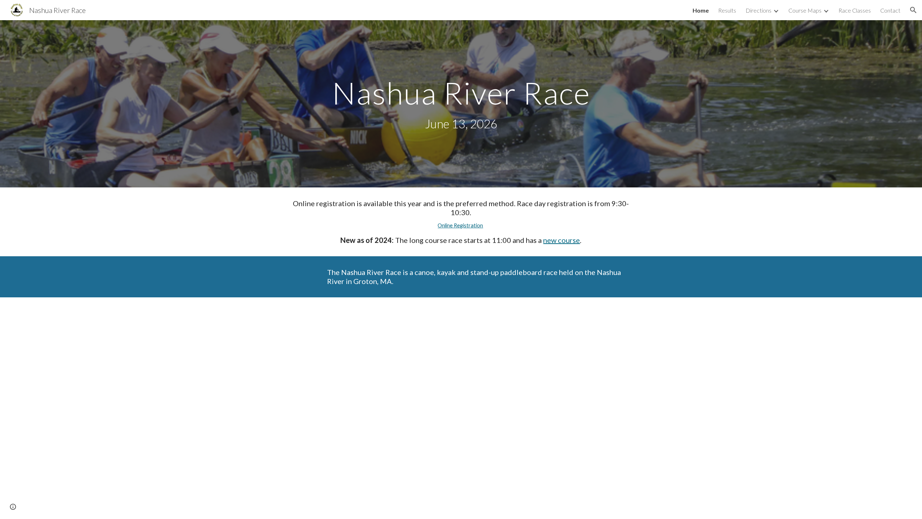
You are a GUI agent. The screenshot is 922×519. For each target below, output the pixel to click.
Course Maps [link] (805, 10)
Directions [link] (758, 10)
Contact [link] (890, 10)
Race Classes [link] (854, 10)
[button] (913, 10)
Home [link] (701, 10)
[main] (461, 104)
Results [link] (727, 10)
